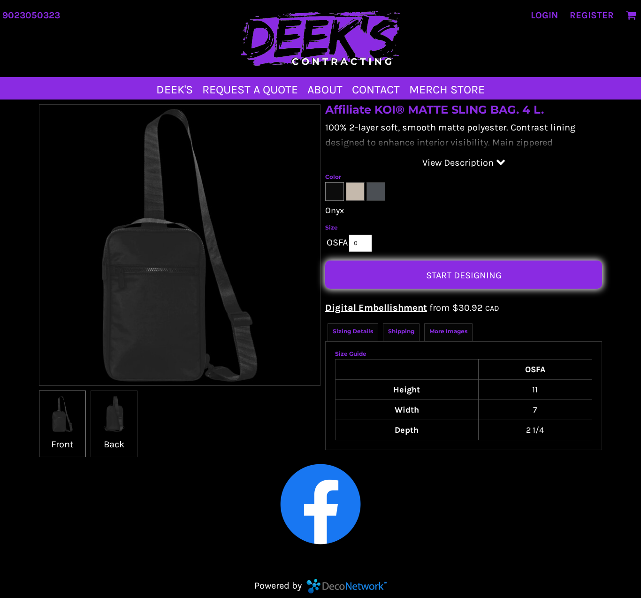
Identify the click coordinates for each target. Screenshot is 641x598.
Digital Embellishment (376, 307)
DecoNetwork (346, 586)
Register (592, 15)
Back (114, 444)
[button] (631, 15)
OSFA (337, 242)
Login (544, 15)
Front (62, 444)
